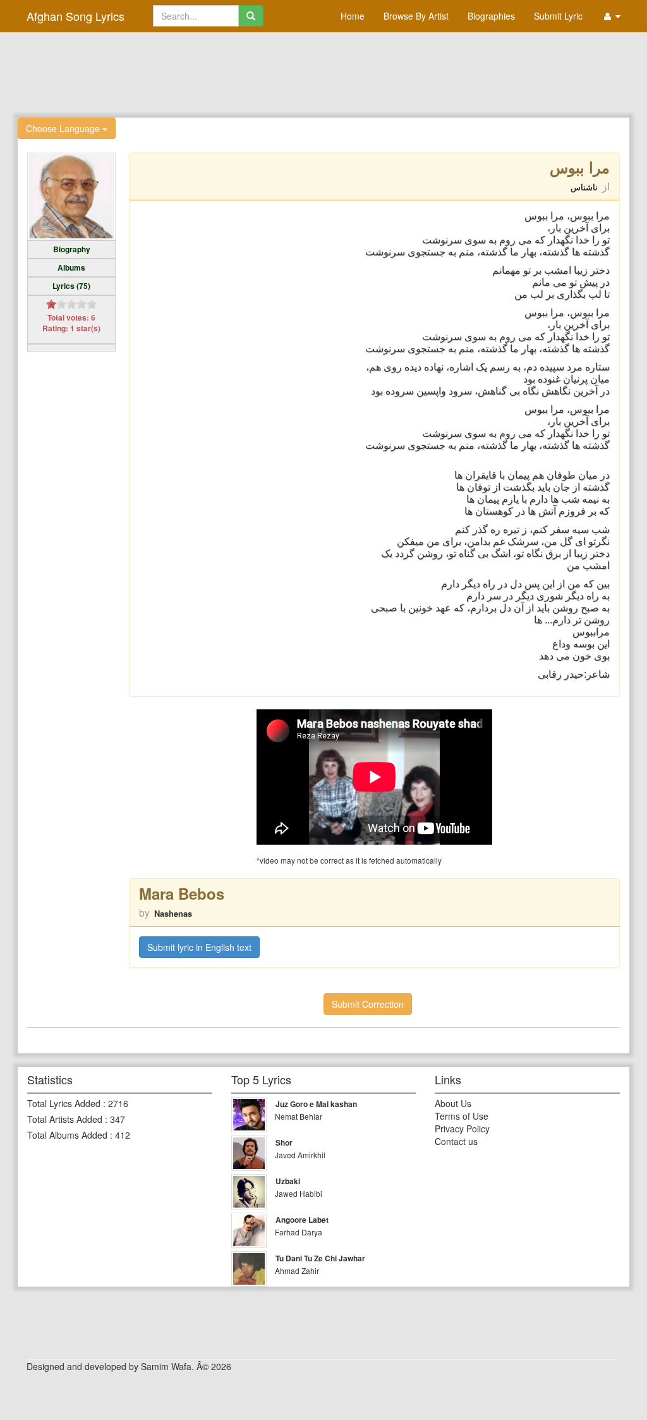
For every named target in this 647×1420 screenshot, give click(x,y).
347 (117, 1119)
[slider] (71, 304)
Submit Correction (368, 1004)
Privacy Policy (462, 1128)
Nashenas (173, 913)
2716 (118, 1103)
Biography (71, 249)
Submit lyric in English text (199, 947)
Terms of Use (461, 1116)
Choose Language (64, 128)
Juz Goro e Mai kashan (316, 1104)
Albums (71, 267)
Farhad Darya (298, 1232)
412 (122, 1135)
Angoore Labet (302, 1219)
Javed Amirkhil (300, 1154)
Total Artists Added (64, 1119)
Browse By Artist (416, 15)
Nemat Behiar (298, 1116)
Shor (284, 1142)
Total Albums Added (67, 1135)
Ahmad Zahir (297, 1270)
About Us (453, 1103)
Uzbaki (287, 1181)
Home (353, 15)
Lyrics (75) (71, 285)
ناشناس (584, 187)
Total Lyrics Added (63, 1103)
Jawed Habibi (298, 1193)
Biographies (491, 15)
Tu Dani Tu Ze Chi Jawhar (320, 1258)
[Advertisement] (323, 73)
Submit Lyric (558, 15)
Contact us (456, 1141)
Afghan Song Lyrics (75, 16)
